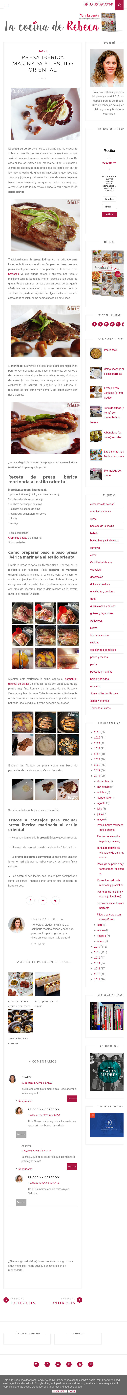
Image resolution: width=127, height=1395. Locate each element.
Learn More (59, 1391)
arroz (93, 518)
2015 (97, 957)
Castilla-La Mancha (101, 562)
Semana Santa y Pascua (104, 693)
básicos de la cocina (102, 526)
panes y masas (99, 657)
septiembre (104, 797)
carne (43, 51)
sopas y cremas (99, 700)
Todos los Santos (100, 708)
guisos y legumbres (101, 613)
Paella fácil (110, 350)
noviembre (103, 786)
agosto (101, 803)
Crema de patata (17, 537)
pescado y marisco (101, 671)
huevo (93, 628)
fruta (93, 598)
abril (99, 924)
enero (100, 941)
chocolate (96, 569)
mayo (100, 819)
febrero (101, 935)
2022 (97, 754)
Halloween (96, 620)
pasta (93, 664)
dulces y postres (100, 584)
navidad (94, 642)
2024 (97, 743)
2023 (97, 748)
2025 (97, 737)
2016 (97, 952)
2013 (97, 968)
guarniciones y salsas (102, 606)
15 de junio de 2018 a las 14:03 (44, 1115)
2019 (97, 770)
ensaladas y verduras (102, 591)
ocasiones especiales (103, 649)
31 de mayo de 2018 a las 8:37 (36, 1082)
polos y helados (99, 679)
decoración (96, 577)
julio (99, 808)
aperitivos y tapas (100, 511)
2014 (97, 963)
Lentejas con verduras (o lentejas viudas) (115, 392)
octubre (101, 792)
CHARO (26, 1077)
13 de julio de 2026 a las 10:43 (43, 1183)
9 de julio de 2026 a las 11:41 (36, 1150)
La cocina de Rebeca (47, 918)
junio (100, 814)
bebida (94, 533)
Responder (72, 1099)
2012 (97, 974)
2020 (97, 764)
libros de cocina (99, 635)
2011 (97, 979)
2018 (97, 775)
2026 (97, 732)
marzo (101, 930)
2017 (97, 946)
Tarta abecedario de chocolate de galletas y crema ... (111, 852)
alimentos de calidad (102, 504)
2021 (97, 759)
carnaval (95, 547)
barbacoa (13, 274)
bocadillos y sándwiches (104, 540)
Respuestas (25, 1101)
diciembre (103, 781)
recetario (95, 686)
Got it (72, 1391)
